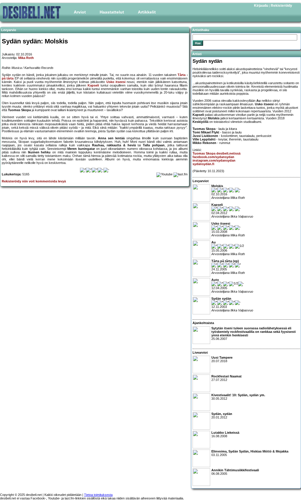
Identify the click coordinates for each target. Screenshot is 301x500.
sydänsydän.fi (203, 164)
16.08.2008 (225, 434)
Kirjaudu (261, 6)
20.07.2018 (222, 359)
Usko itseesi (116, 82)
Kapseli (93, 85)
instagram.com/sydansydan (214, 160)
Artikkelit (147, 12)
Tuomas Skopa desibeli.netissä (216, 153)
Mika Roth (26, 58)
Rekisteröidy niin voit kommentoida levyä (34, 181)
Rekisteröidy (281, 6)
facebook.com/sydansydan (213, 157)
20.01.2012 (221, 415)
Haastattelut (112, 12)
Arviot (80, 12)
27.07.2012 (226, 378)
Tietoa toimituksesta (98, 494)
